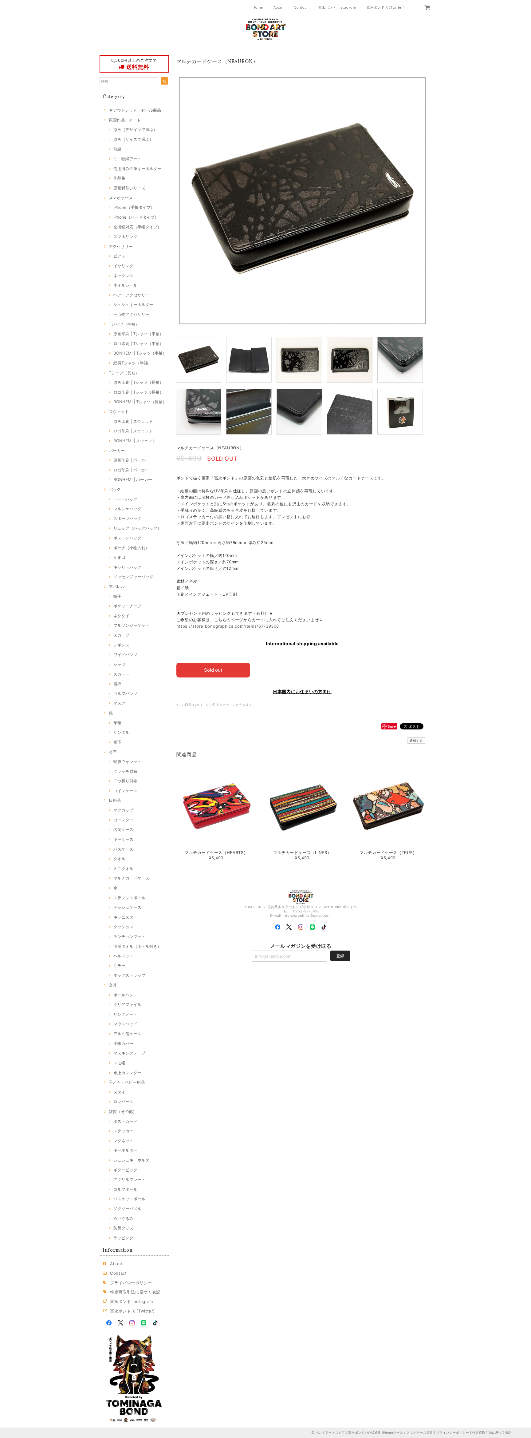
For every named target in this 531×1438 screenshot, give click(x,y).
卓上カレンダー (127, 1072)
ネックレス (123, 275)
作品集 (119, 178)
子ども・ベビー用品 (127, 1082)
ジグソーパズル (127, 1208)
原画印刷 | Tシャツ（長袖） (138, 382)
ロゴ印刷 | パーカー (131, 469)
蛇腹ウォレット (127, 761)
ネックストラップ (129, 975)
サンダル (121, 732)
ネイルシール (125, 285)
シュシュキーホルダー (133, 304)
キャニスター (125, 917)
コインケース (125, 790)
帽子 (117, 596)
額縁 (117, 149)
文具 (113, 985)
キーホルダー (125, 1150)
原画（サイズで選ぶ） (133, 139)
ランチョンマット (129, 936)
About (278, 7)
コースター (123, 819)
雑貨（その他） (123, 1111)
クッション (123, 926)
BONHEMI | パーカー (132, 479)
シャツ (119, 664)
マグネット (123, 1140)
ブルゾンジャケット (131, 625)
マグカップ (123, 810)
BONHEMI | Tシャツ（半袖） (140, 353)
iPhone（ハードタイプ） (136, 217)
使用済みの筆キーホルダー (137, 168)
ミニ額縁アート (127, 158)
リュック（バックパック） (137, 528)
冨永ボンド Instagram (337, 7)
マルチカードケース (131, 878)
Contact (301, 7)
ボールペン (123, 994)
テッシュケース (127, 907)
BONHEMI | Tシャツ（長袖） (140, 401)
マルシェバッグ (127, 508)
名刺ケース (123, 829)
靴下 (117, 742)
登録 (340, 955)
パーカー (117, 450)
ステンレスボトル (129, 897)
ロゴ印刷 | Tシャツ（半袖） (138, 343)
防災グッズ (123, 1227)
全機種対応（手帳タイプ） (137, 226)
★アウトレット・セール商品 (135, 110)
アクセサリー (121, 246)
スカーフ (121, 635)
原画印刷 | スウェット (133, 421)
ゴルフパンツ (125, 693)
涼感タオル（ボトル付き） (137, 946)
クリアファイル (127, 1004)
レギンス (121, 644)
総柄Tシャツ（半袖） (132, 362)
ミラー (119, 965)
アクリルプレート (129, 1179)
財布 (113, 751)
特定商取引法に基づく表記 (135, 1291)
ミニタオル (123, 868)
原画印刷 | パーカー (131, 460)
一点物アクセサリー (131, 314)
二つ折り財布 (125, 780)
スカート (121, 674)
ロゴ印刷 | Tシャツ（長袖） (138, 392)
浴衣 (117, 683)
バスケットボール (129, 1198)
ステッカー (123, 1130)
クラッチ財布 (125, 771)
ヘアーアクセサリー (131, 294)
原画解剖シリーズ (129, 187)
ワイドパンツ (125, 654)
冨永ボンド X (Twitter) (385, 7)
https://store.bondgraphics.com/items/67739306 (227, 626)
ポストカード (125, 1121)
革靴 (117, 722)
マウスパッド (125, 1023)
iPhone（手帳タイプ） (134, 207)
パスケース (123, 849)
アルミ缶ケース (127, 1033)
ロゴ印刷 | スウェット (133, 430)
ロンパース (123, 1101)
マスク (119, 703)
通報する (416, 740)
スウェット (119, 411)
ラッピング (123, 1237)
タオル (119, 858)
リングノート (125, 1014)
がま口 (119, 557)
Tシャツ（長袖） (124, 372)
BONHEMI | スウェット (134, 440)
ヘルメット (123, 955)
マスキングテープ (129, 1053)
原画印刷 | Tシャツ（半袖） (138, 333)
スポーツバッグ (127, 518)
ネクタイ (121, 615)
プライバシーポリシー (131, 1282)
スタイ (119, 1092)
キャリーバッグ (127, 567)
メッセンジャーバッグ (133, 576)
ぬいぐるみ (123, 1218)
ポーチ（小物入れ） (131, 547)
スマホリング (125, 236)
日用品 (115, 800)
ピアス (119, 255)
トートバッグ (125, 499)
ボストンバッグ (127, 537)
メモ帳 (119, 1062)
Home (258, 7)
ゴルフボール (125, 1189)
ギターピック (125, 1169)
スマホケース (121, 197)
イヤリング (123, 265)
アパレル (117, 586)
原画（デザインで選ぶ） (135, 129)
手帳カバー (123, 1043)
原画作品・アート (125, 119)
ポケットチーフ (127, 605)
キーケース (123, 839)
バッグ (115, 489)
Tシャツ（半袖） (124, 324)
